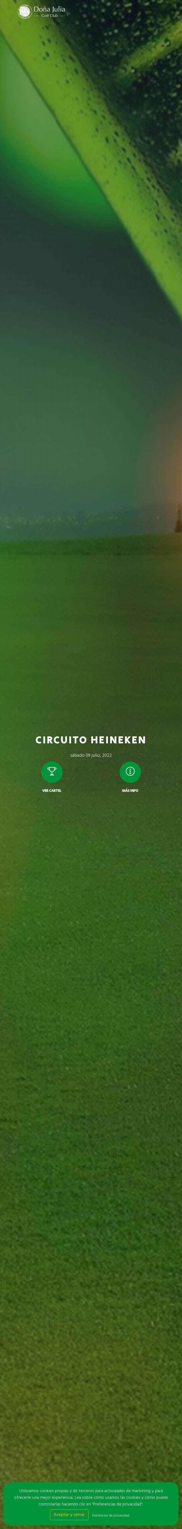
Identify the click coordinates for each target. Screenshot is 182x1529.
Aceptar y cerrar (69, 1514)
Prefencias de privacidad (110, 1516)
